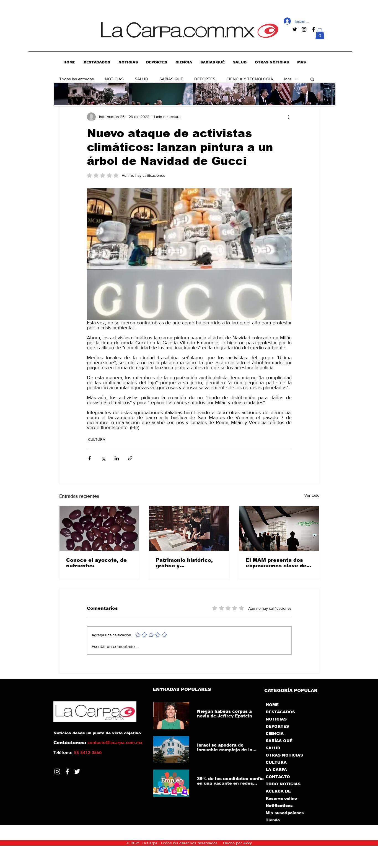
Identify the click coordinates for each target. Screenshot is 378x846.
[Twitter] (77, 771)
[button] (320, 33)
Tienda (273, 820)
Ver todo (311, 495)
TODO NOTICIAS (283, 784)
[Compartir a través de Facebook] (89, 458)
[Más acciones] (288, 117)
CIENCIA (275, 733)
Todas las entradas (76, 78)
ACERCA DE (278, 791)
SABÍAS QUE (171, 78)
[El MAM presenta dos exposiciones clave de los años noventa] (279, 528)
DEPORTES (204, 78)
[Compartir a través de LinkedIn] (116, 458)
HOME (272, 705)
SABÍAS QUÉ (279, 741)
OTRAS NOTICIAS (284, 755)
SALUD (141, 78)
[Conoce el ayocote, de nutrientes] (99, 528)
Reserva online (281, 798)
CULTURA (96, 439)
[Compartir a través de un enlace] (130, 458)
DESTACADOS (280, 712)
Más (288, 78)
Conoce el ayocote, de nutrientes (96, 562)
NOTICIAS (114, 78)
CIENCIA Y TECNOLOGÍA (249, 78)
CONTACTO (278, 777)
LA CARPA (276, 769)
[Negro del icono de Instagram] (304, 29)
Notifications (279, 805)
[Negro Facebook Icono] (313, 29)
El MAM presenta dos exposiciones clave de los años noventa (276, 562)
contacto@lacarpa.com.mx (115, 742)
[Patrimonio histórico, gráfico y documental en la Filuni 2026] (189, 528)
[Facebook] (67, 771)
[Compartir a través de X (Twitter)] (103, 458)
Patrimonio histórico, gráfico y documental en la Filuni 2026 (188, 562)
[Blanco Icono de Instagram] (57, 771)
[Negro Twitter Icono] (295, 29)
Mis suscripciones (284, 813)
